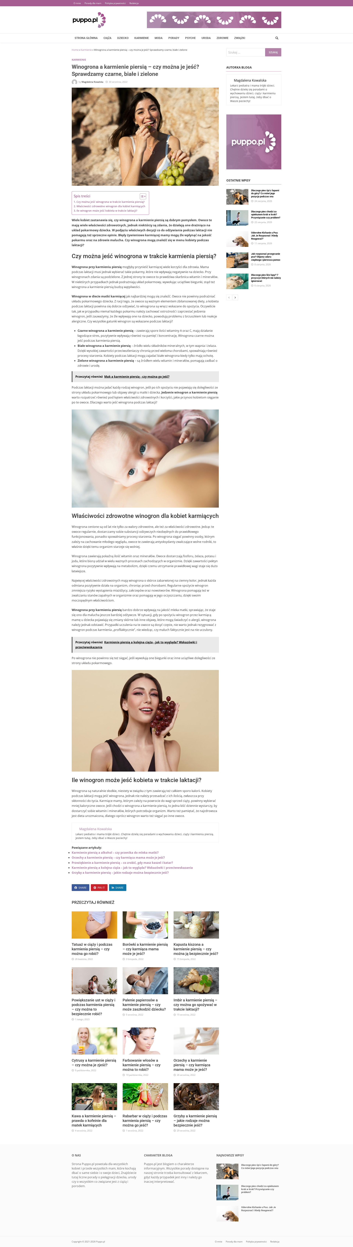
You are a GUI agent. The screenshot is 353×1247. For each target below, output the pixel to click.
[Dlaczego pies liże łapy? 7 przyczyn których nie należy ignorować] (237, 276)
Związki (239, 38)
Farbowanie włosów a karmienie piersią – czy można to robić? (142, 1065)
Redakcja (134, 3)
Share (83, 887)
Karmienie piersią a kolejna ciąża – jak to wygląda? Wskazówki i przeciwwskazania (132, 868)
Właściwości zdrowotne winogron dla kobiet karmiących (110, 206)
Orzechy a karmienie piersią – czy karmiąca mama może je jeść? (118, 858)
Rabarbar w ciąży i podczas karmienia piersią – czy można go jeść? (145, 1120)
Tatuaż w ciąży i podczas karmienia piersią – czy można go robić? (92, 949)
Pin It (101, 887)
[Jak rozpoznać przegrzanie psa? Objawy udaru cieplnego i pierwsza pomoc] (237, 255)
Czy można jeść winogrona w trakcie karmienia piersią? (110, 202)
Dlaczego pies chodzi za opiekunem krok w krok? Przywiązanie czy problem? (265, 214)
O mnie (77, 3)
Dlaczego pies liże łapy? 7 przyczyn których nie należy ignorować (266, 278)
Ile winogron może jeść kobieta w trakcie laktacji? (106, 210)
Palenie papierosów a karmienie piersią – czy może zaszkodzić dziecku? (144, 1004)
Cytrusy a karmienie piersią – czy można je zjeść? (94, 1062)
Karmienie (141, 38)
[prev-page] (229, 297)
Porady (173, 38)
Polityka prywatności (115, 3)
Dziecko (123, 38)
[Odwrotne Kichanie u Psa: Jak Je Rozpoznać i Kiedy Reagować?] (237, 233)
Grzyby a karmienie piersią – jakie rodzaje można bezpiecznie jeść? (120, 873)
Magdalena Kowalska (92, 81)
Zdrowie (222, 38)
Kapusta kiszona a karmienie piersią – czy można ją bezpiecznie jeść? (196, 949)
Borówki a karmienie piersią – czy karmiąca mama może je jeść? (145, 949)
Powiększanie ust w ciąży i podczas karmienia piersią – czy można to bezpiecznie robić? (93, 1007)
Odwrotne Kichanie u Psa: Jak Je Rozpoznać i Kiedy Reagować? (264, 235)
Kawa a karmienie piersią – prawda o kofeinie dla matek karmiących (94, 1120)
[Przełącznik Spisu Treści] (141, 196)
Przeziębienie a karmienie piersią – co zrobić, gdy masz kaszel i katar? (122, 863)
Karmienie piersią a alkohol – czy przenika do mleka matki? (115, 853)
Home (75, 49)
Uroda (206, 38)
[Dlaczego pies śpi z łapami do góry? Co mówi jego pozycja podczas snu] (237, 191)
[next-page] (235, 297)
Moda (159, 38)
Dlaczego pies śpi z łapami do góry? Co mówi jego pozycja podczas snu (265, 193)
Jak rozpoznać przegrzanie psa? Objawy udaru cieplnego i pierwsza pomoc (265, 256)
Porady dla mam (93, 3)
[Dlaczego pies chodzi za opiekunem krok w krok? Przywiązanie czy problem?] (237, 212)
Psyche (190, 38)
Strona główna (86, 38)
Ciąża (107, 38)
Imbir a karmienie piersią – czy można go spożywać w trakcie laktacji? (195, 1004)
